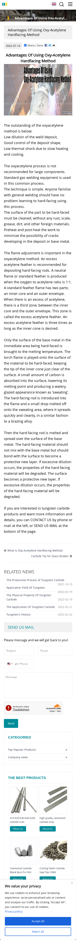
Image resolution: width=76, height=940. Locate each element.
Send (11, 723)
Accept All (38, 921)
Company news (18, 757)
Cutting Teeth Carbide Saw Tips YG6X (52, 870)
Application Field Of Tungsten (25, 587)
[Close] (72, 883)
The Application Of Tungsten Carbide (30, 607)
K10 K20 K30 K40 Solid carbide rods (22, 820)
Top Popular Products (22, 749)
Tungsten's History (18, 614)
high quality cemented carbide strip (52, 820)
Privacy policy (13, 911)
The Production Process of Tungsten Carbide (35, 580)
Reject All (38, 931)
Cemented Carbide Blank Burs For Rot (21, 870)
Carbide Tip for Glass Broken (50, 556)
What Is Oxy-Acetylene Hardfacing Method (35, 550)
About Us (18, 828)
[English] (54, 4)
